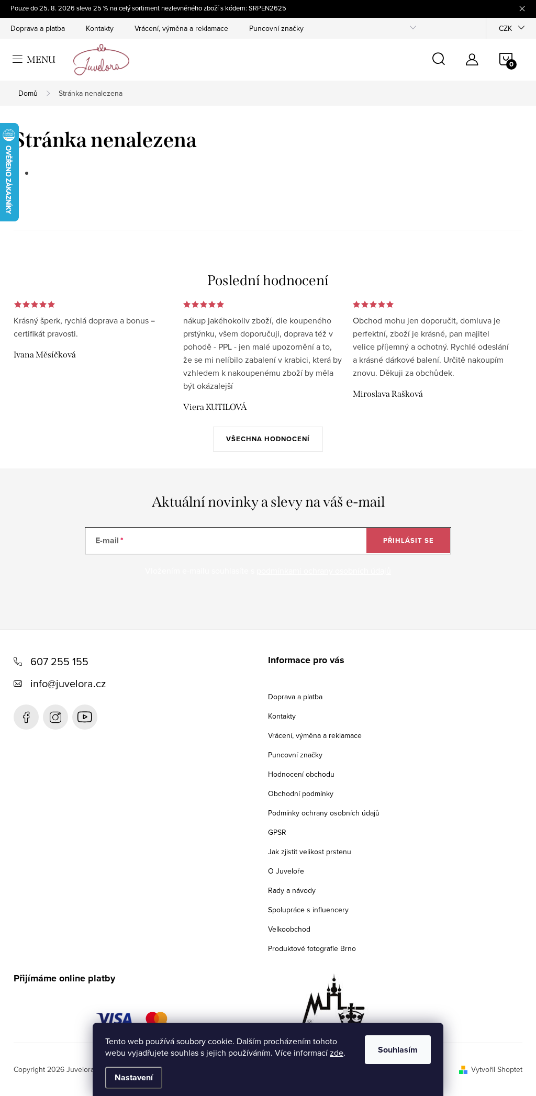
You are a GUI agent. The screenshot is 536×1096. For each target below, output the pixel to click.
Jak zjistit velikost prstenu (309, 851)
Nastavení (134, 1077)
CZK (505, 28)
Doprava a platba (37, 28)
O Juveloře (286, 871)
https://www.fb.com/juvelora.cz (26, 717)
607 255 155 (59, 661)
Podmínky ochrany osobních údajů (323, 813)
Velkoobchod (289, 929)
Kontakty (100, 28)
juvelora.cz (55, 717)
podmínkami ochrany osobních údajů (323, 570)
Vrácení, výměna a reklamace (181, 28)
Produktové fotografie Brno (312, 948)
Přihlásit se (408, 540)
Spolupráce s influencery (308, 909)
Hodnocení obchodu (301, 774)
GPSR (277, 832)
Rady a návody (292, 890)
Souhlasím (398, 1050)
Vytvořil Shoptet (496, 1069)
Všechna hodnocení (268, 439)
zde (336, 1052)
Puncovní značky (276, 28)
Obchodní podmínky (300, 793)
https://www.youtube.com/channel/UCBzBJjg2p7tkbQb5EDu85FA (84, 717)
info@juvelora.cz (68, 683)
